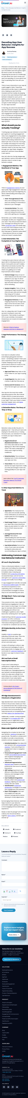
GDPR (3, 1051)
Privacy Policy (5, 1049)
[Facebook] (11, 35)
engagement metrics (13, 188)
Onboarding (5, 1007)
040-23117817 (5, 1079)
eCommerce (5, 972)
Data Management (7, 1011)
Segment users (9, 764)
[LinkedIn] (3, 35)
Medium (5, 836)
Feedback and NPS (7, 1023)
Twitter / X (7, 833)
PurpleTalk (12, 1094)
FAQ (3, 1039)
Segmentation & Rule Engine (9, 1004)
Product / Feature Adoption (9, 993)
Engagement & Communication (10, 1014)
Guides (4, 1035)
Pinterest (15, 836)
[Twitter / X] (8, 1087)
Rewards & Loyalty (7, 1009)
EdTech (4, 974)
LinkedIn (7, 829)
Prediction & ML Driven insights (10, 1018)
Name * (4, 874)
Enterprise (5, 981)
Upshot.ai (13, 734)
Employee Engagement (8, 984)
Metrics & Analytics (7, 59)
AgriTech (4, 977)
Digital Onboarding (7, 991)
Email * (3, 881)
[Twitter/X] (7, 35)
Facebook (18, 829)
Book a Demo (13, 935)
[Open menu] (25, 3)
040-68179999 (6, 1080)
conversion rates (10, 225)
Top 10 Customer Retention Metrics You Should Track (14, 480)
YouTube (18, 833)
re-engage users (15, 718)
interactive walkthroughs (11, 585)
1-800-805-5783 (6, 1072)
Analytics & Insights (7, 1002)
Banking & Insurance (7, 970)
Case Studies (5, 1032)
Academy (4, 1037)
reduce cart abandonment (15, 713)
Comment (4, 860)
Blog (3, 8)
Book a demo (12, 816)
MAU (9, 634)
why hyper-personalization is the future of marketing (13, 688)
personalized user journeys (17, 755)
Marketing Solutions (12, 57)
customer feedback (17, 651)
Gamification (5, 986)
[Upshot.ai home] (6, 3)
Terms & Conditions (7, 1046)
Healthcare (5, 979)
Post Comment (8, 910)
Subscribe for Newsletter (11, 959)
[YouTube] (17, 1087)
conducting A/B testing (17, 574)
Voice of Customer (7, 988)
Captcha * (4, 897)
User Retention (6, 995)
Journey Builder (6, 1016)
